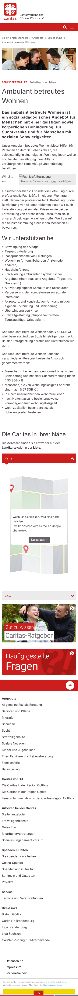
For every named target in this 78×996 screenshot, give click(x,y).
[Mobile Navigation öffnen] (72, 27)
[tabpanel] (39, 59)
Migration (8, 717)
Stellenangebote (13, 814)
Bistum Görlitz (11, 914)
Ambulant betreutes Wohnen (18, 42)
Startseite (23, 37)
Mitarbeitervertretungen (18, 834)
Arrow (38, 993)
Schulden (8, 724)
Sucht (6, 730)
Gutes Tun (9, 827)
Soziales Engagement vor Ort (22, 840)
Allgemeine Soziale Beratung (22, 705)
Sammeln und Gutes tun (18, 875)
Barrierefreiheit (16, 973)
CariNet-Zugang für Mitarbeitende (26, 940)
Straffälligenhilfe (13, 737)
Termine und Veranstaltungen (22, 898)
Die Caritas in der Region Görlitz (24, 792)
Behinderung (55, 37)
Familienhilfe (11, 763)
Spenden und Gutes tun (18, 869)
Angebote (38, 37)
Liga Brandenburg (14, 927)
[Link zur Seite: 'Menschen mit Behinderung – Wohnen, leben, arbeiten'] (39, 623)
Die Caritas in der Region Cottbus (25, 785)
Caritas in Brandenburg (18, 921)
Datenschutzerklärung (52, 984)
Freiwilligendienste (15, 821)
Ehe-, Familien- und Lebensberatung (27, 756)
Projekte (7, 882)
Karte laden (39, 540)
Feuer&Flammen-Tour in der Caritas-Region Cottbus (38, 798)
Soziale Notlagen (14, 743)
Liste (8, 595)
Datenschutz (14, 961)
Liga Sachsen (11, 933)
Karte (8, 458)
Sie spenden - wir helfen (19, 856)
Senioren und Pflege (16, 711)
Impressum (13, 967)
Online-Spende (12, 863)
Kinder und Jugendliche (18, 750)
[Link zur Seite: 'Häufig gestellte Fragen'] (39, 662)
